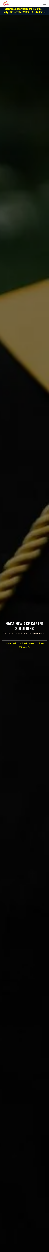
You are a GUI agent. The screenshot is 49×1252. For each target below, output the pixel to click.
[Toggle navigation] (44, 3)
